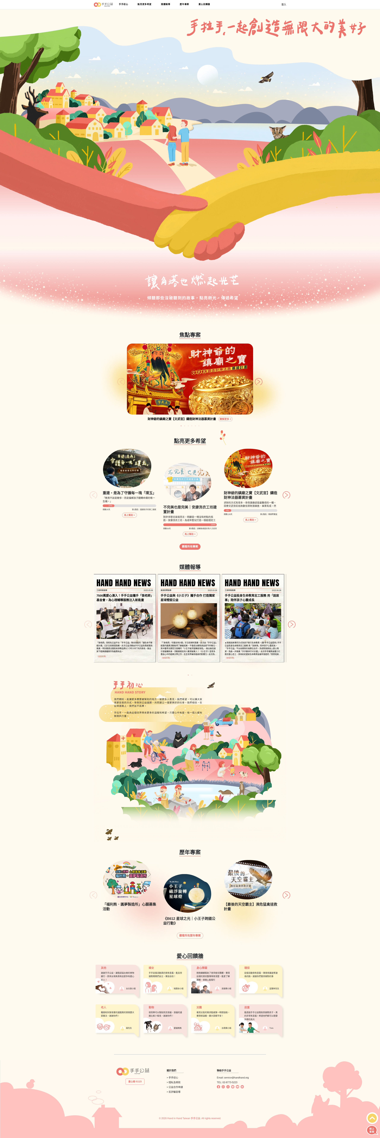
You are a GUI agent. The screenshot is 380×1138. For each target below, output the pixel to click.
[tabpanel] (190, 384)
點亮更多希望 (145, 4)
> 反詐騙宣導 (173, 1092)
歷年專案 (184, 4)
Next (256, 379)
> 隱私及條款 (173, 1082)
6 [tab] (198, 425)
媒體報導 (165, 4)
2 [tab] (184, 425)
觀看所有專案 (190, 546)
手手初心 (123, 4)
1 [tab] (181, 425)
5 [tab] (195, 425)
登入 (283, 4)
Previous (118, 379)
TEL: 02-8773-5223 (227, 1082)
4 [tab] (191, 425)
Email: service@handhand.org (233, 1077)
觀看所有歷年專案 (190, 935)
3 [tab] (188, 425)
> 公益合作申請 (175, 1087)
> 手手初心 (172, 1077)
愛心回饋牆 (204, 4)
